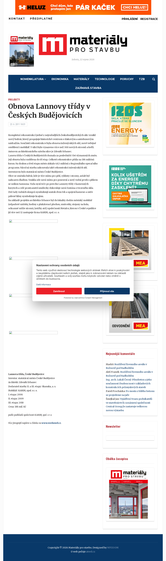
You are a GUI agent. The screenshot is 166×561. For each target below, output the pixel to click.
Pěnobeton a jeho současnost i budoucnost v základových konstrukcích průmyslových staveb (129, 383)
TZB (142, 79)
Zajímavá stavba (88, 88)
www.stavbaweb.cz (51, 423)
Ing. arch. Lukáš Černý (118, 379)
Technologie (105, 79)
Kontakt (17, 18)
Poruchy (127, 79)
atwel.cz (90, 551)
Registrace (149, 19)
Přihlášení (130, 19)
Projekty (14, 99)
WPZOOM (113, 547)
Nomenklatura (32, 79)
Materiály (81, 79)
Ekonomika (60, 79)
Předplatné (41, 18)
